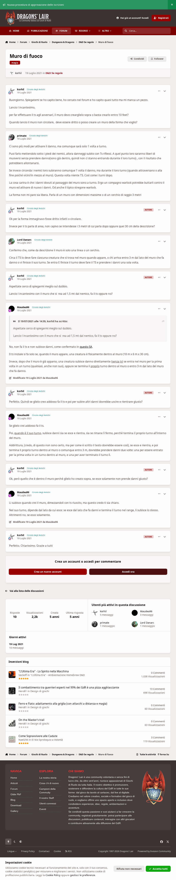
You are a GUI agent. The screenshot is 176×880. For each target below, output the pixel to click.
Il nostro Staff (46, 798)
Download (15, 805)
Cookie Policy (53, 875)
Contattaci (44, 851)
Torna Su (164, 754)
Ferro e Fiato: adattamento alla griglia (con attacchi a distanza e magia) (63, 703)
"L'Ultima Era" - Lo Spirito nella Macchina (44, 671)
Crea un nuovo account (48, 571)
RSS (69, 851)
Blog (12, 799)
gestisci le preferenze (82, 875)
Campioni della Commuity (47, 790)
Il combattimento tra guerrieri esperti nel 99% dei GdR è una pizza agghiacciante (69, 687)
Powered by (154, 851)
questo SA (86, 347)
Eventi (42, 809)
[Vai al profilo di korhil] (11, 73)
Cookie (57, 851)
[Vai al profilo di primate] (12, 137)
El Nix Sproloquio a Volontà (47, 739)
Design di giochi (39, 691)
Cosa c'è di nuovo (49, 783)
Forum (14, 788)
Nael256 (23, 739)
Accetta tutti (160, 868)
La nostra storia (47, 777)
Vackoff (23, 675)
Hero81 (23, 691)
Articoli (14, 783)
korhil (18, 73)
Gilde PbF (15, 794)
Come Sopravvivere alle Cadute (38, 736)
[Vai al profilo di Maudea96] (12, 309)
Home (13, 777)
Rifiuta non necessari (129, 868)
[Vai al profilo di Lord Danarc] (12, 241)
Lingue (11, 851)
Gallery (14, 811)
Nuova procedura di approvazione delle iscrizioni (35, 4)
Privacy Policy (28, 851)
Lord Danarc (24, 239)
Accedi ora (128, 571)
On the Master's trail (31, 720)
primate (21, 135)
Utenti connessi (47, 803)
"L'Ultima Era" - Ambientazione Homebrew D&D (57, 675)
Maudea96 (23, 307)
